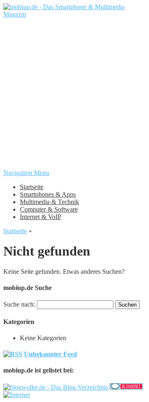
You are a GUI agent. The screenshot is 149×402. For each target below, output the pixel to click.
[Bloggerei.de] (126, 387)
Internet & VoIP (40, 216)
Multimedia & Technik (49, 201)
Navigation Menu (26, 172)
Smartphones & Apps (48, 194)
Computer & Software (49, 209)
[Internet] (16, 394)
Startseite (31, 186)
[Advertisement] (74, 93)
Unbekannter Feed (50, 354)
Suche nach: (19, 304)
